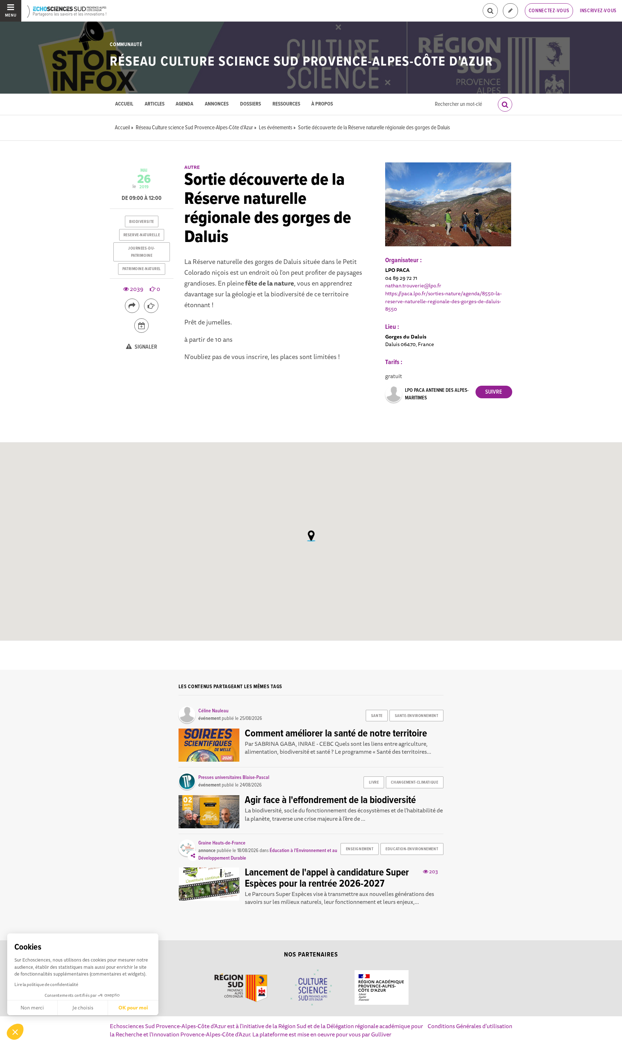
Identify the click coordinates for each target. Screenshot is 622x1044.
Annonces (217, 104)
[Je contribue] (510, 11)
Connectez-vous (549, 11)
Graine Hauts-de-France (221, 843)
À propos (322, 104)
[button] (15, 1031)
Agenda (184, 104)
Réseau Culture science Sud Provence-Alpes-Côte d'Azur (301, 62)
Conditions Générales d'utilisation (470, 1026)
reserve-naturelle (141, 235)
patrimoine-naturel (141, 269)
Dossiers (250, 104)
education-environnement (412, 849)
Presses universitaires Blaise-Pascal (233, 777)
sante (377, 715)
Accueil (124, 104)
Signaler (145, 347)
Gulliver (381, 1034)
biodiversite (141, 221)
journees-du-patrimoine (141, 252)
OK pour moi (133, 1008)
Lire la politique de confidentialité (46, 984)
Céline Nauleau (213, 711)
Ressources (286, 104)
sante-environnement (416, 715)
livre (374, 782)
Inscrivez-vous (598, 11)
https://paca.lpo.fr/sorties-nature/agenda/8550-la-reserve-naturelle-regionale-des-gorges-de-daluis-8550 (443, 301)
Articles (154, 104)
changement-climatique (414, 782)
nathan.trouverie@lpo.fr (413, 285)
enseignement (360, 849)
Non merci (32, 1008)
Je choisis (82, 1008)
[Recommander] (151, 306)
